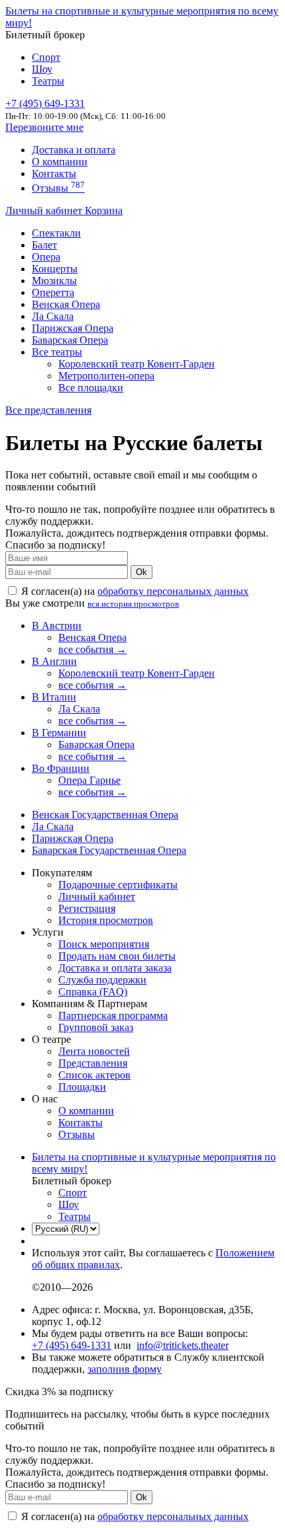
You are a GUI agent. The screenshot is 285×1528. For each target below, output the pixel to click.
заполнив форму (124, 1369)
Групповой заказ (95, 1027)
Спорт (46, 57)
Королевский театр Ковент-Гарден (136, 363)
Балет (44, 244)
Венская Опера (66, 304)
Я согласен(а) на (134, 591)
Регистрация (86, 908)
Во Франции (60, 768)
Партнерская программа (113, 1015)
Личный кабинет (45, 210)
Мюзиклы (54, 280)
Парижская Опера (72, 328)
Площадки (82, 1086)
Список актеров (94, 1075)
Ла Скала (53, 316)
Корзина (104, 210)
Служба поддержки (102, 979)
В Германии (59, 732)
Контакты (54, 173)
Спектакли (56, 233)
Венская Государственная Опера (105, 814)
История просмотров (105, 920)
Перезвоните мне (44, 127)
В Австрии (57, 625)
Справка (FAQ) (92, 991)
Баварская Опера (70, 340)
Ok (141, 572)
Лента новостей (94, 1051)
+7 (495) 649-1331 (71, 1345)
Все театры (57, 352)
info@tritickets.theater (183, 1345)
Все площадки (90, 387)
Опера (46, 256)
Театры (48, 81)
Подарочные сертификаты (118, 884)
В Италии (54, 697)
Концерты (55, 268)
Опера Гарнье (89, 780)
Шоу (42, 69)
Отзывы (58, 188)
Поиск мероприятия (103, 944)
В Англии (54, 661)
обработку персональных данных (173, 591)
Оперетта (53, 292)
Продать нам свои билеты (117, 956)
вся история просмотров (133, 604)
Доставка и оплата (73, 149)
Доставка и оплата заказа (115, 968)
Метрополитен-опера (106, 375)
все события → (92, 649)
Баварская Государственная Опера (109, 850)
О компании (59, 161)
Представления (92, 1063)
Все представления (48, 410)
